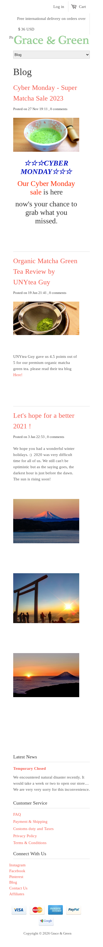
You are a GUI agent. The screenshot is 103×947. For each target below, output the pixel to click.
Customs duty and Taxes (33, 829)
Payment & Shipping (30, 821)
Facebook (17, 871)
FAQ (17, 814)
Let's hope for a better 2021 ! (43, 421)
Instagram (17, 865)
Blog (13, 882)
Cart (82, 7)
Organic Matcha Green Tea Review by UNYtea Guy (45, 271)
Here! (18, 375)
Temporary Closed (29, 768)
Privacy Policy (25, 836)
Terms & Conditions (29, 843)
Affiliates (16, 894)
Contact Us (18, 888)
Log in (58, 7)
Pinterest (16, 877)
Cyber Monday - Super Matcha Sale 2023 (45, 93)
